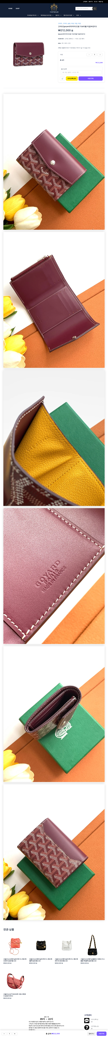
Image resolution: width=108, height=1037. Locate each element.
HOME (10, 8)
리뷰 (77, 15)
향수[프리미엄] (68, 15)
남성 (69, 23)
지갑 (76, 23)
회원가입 (101, 1)
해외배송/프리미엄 (46, 15)
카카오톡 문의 (72, 78)
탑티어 (57, 15)
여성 (72, 23)
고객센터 (85, 1)
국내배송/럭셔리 (32, 15)
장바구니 (91, 1)
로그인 (95, 1)
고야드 (60, 23)
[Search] (95, 8)
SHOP (17, 8)
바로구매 (90, 78)
